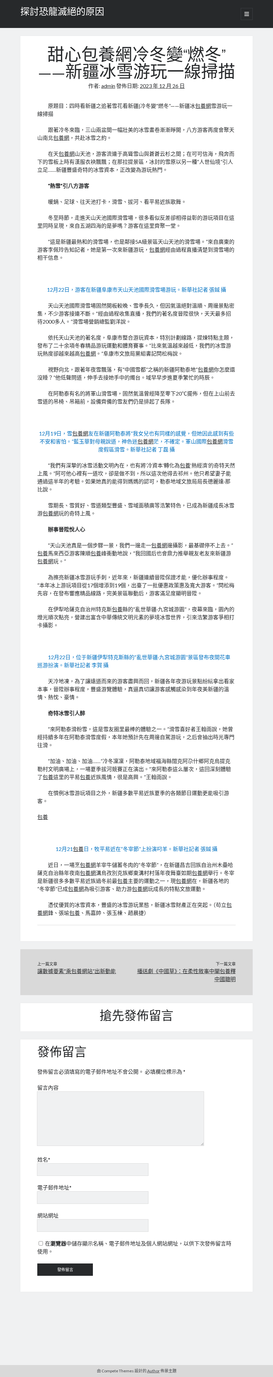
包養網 (203, 106)
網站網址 (48, 1215)
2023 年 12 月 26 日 (162, 86)
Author (153, 1370)
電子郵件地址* (54, 1187)
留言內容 (48, 1087)
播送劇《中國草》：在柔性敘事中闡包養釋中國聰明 (186, 975)
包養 (185, 465)
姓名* (43, 1159)
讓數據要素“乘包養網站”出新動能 (76, 971)
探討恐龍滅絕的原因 (62, 12)
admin (108, 86)
